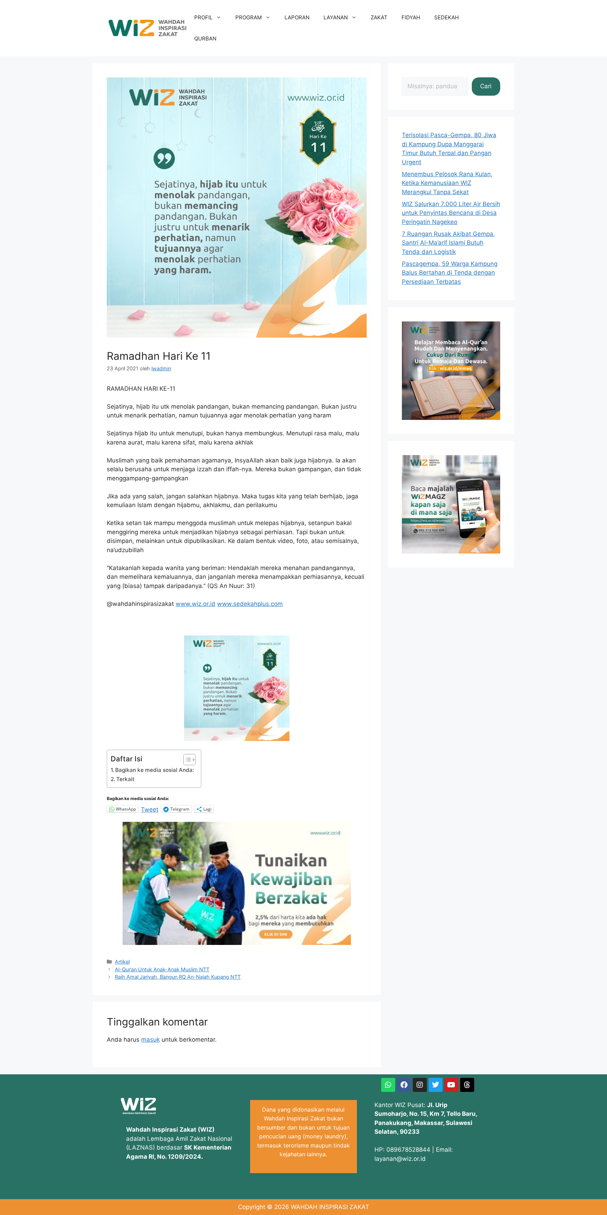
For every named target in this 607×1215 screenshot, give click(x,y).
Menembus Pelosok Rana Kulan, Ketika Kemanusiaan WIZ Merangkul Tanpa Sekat (447, 183)
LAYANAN (336, 17)
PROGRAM (248, 17)
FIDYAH (411, 17)
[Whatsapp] (388, 1085)
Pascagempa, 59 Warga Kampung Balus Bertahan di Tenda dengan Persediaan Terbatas (449, 272)
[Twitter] (436, 1085)
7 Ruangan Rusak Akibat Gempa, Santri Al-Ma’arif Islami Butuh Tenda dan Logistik (448, 242)
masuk (150, 1039)
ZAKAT (379, 17)
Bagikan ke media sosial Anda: (154, 770)
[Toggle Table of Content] (186, 760)
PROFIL (203, 17)
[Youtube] (451, 1085)
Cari (485, 86)
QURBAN (205, 38)
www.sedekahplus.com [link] (250, 603)
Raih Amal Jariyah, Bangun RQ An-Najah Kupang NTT (178, 977)
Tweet (149, 809)
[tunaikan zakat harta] (237, 942)
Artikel (122, 962)
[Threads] (467, 1085)
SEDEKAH (446, 17)
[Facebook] (404, 1085)
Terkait (125, 779)
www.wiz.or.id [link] (195, 603)
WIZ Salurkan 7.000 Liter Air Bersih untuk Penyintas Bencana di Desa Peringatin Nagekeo (451, 212)
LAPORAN (297, 17)
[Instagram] (420, 1085)
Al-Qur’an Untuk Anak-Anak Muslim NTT (162, 969)
